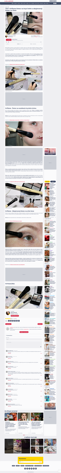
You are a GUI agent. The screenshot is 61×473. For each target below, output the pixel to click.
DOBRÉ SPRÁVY (52, 295)
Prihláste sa (12, 327)
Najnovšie (53, 181)
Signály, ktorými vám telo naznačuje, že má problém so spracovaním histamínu (53, 245)
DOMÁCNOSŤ (52, 326)
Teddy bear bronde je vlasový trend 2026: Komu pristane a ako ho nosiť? (53, 198)
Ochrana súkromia (38, 465)
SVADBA (44, 3)
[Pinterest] (54, 1)
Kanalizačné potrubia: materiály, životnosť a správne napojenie (52, 362)
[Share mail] (19, 321)
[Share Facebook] (9, 321)
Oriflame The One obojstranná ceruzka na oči (17, 64)
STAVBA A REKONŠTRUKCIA (52, 345)
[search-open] (55, 3)
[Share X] (13, 321)
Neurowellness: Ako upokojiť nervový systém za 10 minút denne (52, 260)
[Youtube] (51, 1)
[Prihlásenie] (54, 3)
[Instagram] (53, 1)
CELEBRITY (15, 3)
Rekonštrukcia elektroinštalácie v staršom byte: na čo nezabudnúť (52, 348)
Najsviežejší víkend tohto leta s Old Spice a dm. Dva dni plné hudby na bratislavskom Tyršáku (52, 186)
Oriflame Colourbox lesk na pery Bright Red (17, 264)
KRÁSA (12, 3)
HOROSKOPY (33, 3)
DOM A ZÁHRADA (52, 318)
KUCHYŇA (51, 374)
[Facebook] (50, 1)
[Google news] (34, 468)
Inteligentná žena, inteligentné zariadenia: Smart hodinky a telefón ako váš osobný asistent (53, 290)
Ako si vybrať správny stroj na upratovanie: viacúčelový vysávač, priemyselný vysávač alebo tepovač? (52, 338)
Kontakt (17, 465)
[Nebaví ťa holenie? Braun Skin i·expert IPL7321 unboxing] (37, 450)
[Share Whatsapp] (11, 321)
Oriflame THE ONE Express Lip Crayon (15, 221)
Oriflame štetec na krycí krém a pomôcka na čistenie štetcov (19, 120)
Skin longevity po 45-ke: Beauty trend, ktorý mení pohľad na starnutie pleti (53, 209)
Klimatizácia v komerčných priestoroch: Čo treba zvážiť (52, 354)
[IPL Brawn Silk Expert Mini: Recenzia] (50, 450)
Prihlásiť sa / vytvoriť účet (24, 332)
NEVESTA (51, 220)
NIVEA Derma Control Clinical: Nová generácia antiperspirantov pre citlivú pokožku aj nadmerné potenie (52, 306)
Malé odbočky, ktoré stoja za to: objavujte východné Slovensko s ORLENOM (52, 298)
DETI (50, 312)
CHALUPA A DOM (52, 359)
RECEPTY (24, 3)
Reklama (22, 465)
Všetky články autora (14, 315)
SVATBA (51, 271)
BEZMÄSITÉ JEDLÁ (52, 380)
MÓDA (38, 3)
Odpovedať (9, 353)
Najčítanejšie (47, 181)
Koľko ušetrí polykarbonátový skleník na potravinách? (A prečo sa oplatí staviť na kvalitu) (52, 321)
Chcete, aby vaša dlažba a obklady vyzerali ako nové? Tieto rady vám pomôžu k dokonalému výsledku (52, 330)
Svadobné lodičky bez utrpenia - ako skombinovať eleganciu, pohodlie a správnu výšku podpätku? (53, 224)
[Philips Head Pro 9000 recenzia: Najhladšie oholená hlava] (50, 442)
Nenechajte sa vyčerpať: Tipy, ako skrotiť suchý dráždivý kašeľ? (53, 282)
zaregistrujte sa (26, 329)
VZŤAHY (22, 3)
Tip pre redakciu (45, 465)
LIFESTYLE (18, 3)
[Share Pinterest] (15, 321)
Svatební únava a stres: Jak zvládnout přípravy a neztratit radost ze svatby (53, 274)
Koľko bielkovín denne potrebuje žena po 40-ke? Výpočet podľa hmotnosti (52, 204)
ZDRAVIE (27, 3)
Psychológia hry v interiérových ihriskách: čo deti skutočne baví (53, 314)
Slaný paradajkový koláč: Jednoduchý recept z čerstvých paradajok (53, 253)
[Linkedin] (55, 1)
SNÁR (36, 3)
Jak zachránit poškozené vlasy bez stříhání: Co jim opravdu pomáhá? (52, 268)
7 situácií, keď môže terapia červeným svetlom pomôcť (52, 238)
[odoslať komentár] (40, 346)
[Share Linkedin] (17, 321)
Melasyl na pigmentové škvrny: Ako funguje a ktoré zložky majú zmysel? (52, 192)
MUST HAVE (51, 227)
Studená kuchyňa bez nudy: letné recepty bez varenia (53, 383)
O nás (13, 465)
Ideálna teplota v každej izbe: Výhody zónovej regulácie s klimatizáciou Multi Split (52, 369)
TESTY (30, 3)
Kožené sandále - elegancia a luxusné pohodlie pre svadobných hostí (52, 230)
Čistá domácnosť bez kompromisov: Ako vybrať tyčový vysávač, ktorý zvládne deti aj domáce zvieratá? (53, 392)
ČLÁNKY (51, 286)
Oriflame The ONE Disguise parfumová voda (17, 181)
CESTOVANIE (41, 3)
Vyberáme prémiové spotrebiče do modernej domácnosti (52, 377)
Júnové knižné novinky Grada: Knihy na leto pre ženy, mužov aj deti (52, 399)
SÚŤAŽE (47, 3)
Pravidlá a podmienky (29, 465)
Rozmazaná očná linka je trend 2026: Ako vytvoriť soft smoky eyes (53, 214)
